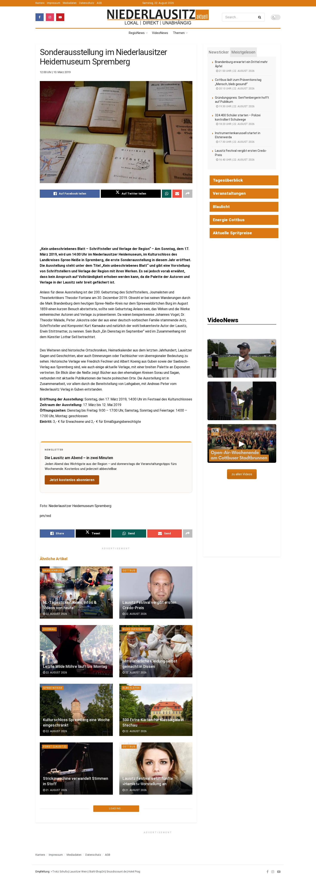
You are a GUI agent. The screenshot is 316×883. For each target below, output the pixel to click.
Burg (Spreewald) (136, 629)
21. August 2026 (56, 790)
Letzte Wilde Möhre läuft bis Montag (75, 666)
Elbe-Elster (131, 688)
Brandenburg (53, 570)
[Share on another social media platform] (187, 194)
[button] (241, 358)
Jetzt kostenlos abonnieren (71, 480)
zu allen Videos (242, 474)
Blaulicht (221, 206)
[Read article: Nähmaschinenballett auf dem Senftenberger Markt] (155, 827)
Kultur (128, 805)
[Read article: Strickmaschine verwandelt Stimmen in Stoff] (76, 768)
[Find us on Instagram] (50, 17)
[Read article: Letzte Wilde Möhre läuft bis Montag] (76, 651)
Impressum (53, 3)
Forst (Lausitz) (54, 746)
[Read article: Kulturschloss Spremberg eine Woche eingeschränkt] (76, 710)
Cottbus (129, 570)
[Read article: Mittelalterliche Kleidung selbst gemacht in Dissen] (155, 651)
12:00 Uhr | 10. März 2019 (55, 72)
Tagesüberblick (228, 180)
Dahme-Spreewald (56, 864)
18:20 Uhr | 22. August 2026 (236, 124)
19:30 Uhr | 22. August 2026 (236, 106)
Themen (179, 33)
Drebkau (49, 629)
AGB (99, 3)
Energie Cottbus (229, 219)
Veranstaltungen (229, 193)
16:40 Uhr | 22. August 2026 (236, 159)
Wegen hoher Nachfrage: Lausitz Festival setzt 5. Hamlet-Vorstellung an (75, 837)
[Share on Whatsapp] (166, 194)
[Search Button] (260, 17)
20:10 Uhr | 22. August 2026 (236, 88)
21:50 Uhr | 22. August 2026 (236, 70)
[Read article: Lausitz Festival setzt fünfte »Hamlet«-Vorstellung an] (155, 768)
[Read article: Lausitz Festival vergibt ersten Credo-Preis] (155, 592)
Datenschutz (86, 3)
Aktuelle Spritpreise (232, 232)
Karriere (39, 3)
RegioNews (137, 33)
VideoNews (160, 33)
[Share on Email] (177, 194)
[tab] (218, 52)
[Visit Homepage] (158, 17)
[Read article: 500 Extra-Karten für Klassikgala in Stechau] (155, 710)
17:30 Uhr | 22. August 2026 (236, 141)
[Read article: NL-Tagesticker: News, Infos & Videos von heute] (76, 592)
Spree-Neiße (52, 688)
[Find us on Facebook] (39, 17)
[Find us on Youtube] (60, 17)
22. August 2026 (56, 613)
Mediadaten (70, 3)
